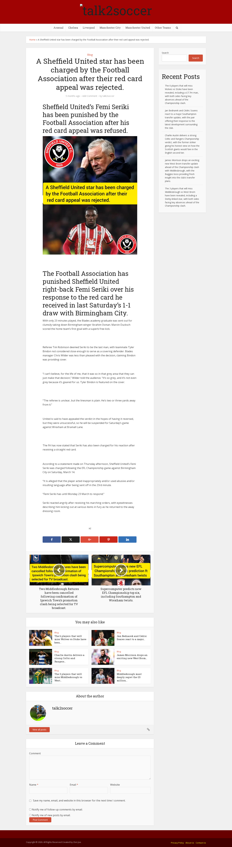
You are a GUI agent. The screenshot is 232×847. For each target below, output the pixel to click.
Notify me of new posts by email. (51, 815)
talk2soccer (108, 96)
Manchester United (137, 27)
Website (115, 784)
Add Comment (89, 96)
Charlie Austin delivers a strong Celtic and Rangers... (69, 658)
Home (32, 39)
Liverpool (89, 27)
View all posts (39, 729)
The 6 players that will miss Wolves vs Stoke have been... (70, 639)
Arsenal (58, 27)
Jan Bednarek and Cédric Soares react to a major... (132, 637)
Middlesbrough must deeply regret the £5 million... (129, 677)
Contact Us (201, 842)
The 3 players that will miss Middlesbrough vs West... (68, 677)
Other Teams (163, 27)
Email (74, 784)
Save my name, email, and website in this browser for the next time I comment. (79, 800)
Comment (35, 753)
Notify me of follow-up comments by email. (57, 809)
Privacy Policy (177, 842)
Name (33, 784)
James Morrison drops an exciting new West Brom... (132, 656)
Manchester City (110, 27)
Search (165, 52)
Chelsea (73, 27)
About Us (189, 842)
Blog (90, 54)
